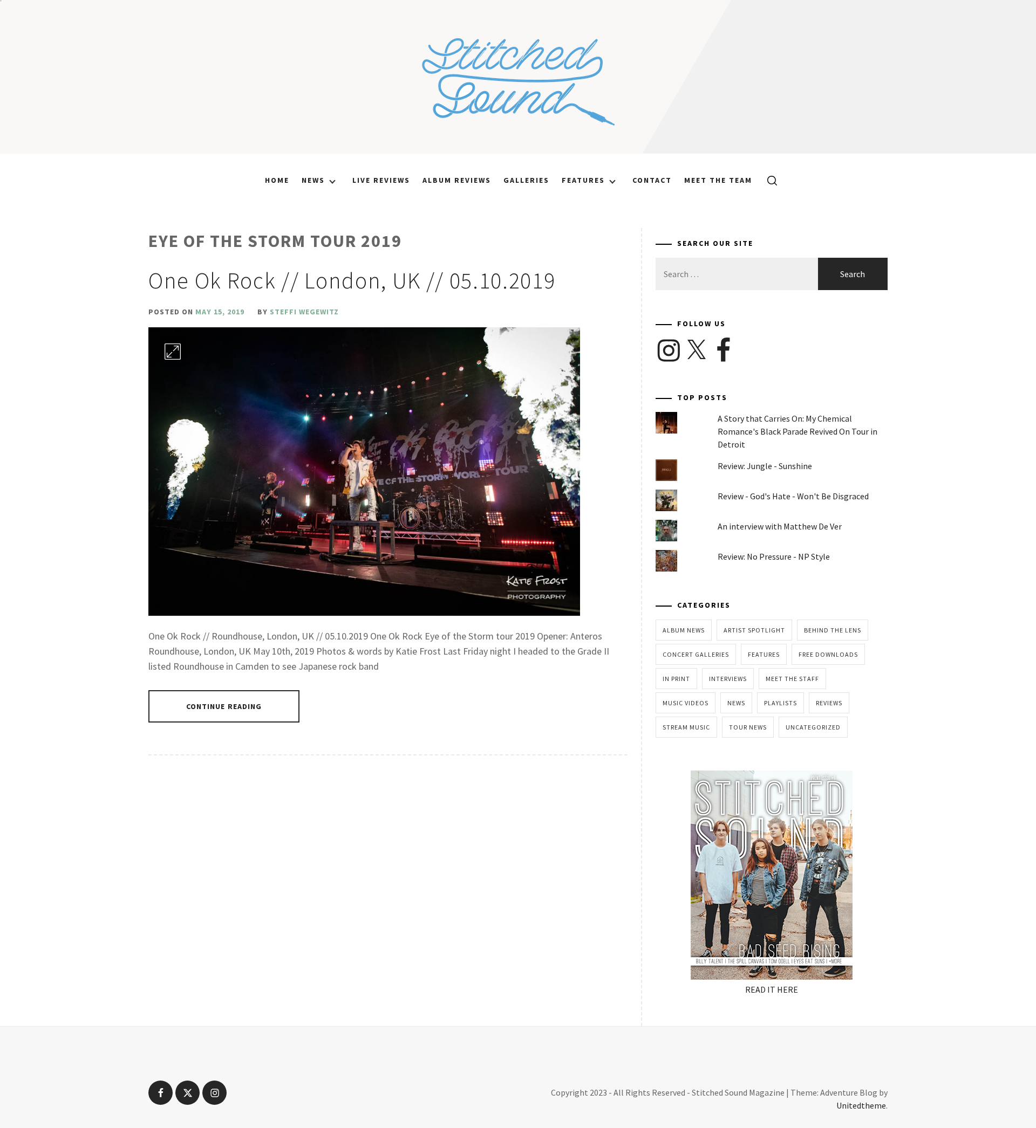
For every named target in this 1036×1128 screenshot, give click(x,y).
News (313, 180)
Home (277, 180)
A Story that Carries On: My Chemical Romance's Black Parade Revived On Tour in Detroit (797, 431)
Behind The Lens (832, 630)
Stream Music (686, 727)
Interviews (728, 679)
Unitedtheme (861, 1105)
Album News (684, 630)
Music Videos (685, 703)
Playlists (780, 703)
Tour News (748, 727)
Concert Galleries (696, 654)
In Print (676, 679)
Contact (652, 180)
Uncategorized (813, 727)
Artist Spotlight (754, 630)
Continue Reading (224, 706)
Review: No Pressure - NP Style (774, 556)
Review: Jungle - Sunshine (765, 465)
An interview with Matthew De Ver (780, 526)
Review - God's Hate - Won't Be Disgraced (793, 496)
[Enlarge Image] (172, 351)
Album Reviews (456, 180)
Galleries (526, 180)
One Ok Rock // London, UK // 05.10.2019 (352, 280)
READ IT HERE (771, 989)
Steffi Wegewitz (304, 312)
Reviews (829, 703)
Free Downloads (828, 654)
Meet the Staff (792, 679)
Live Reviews (381, 180)
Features (583, 180)
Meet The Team (718, 180)
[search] (768, 180)
